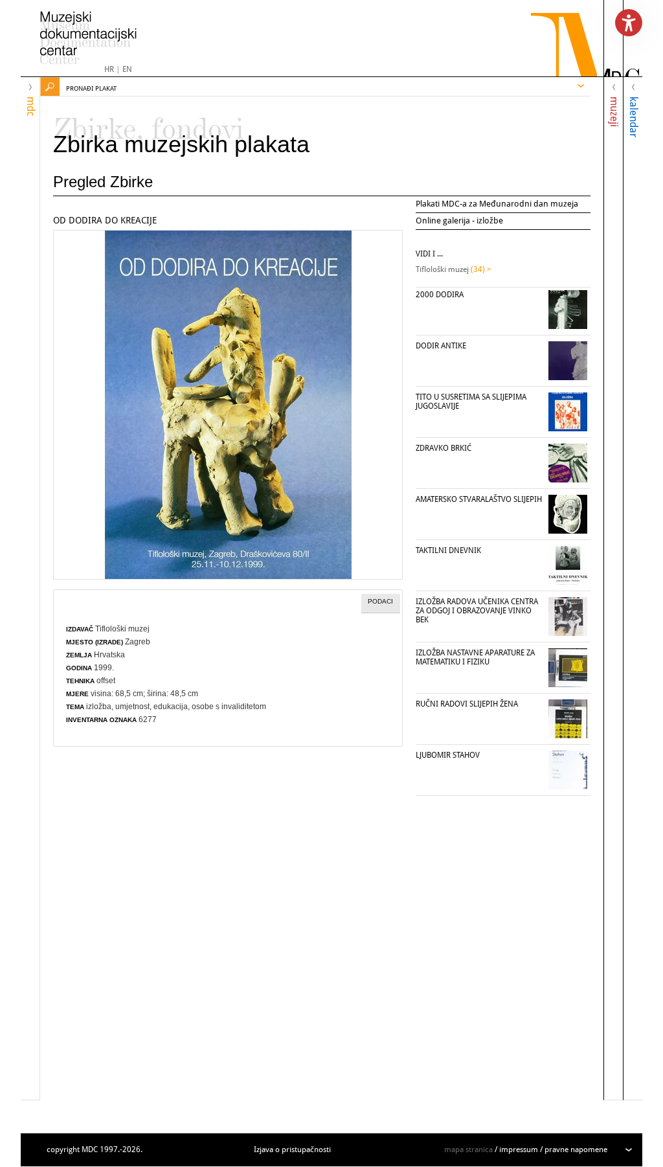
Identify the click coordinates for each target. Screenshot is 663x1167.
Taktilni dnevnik (448, 550)
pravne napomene (576, 1149)
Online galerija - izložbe (459, 220)
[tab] (380, 603)
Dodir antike (441, 345)
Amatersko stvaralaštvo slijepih (479, 499)
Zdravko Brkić (443, 448)
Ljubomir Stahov (448, 755)
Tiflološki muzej (122, 628)
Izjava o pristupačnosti (292, 1149)
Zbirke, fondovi (148, 123)
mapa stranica (468, 1149)
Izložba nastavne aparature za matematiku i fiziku (475, 657)
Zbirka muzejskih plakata (181, 144)
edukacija (170, 706)
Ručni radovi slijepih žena (467, 703)
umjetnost (132, 706)
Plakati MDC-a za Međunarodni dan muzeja (497, 204)
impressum (518, 1149)
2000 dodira (440, 294)
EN (127, 69)
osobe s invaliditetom (229, 706)
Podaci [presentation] (380, 601)
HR (109, 69)
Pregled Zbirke (103, 181)
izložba (98, 706)
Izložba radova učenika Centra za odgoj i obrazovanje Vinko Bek (477, 610)
